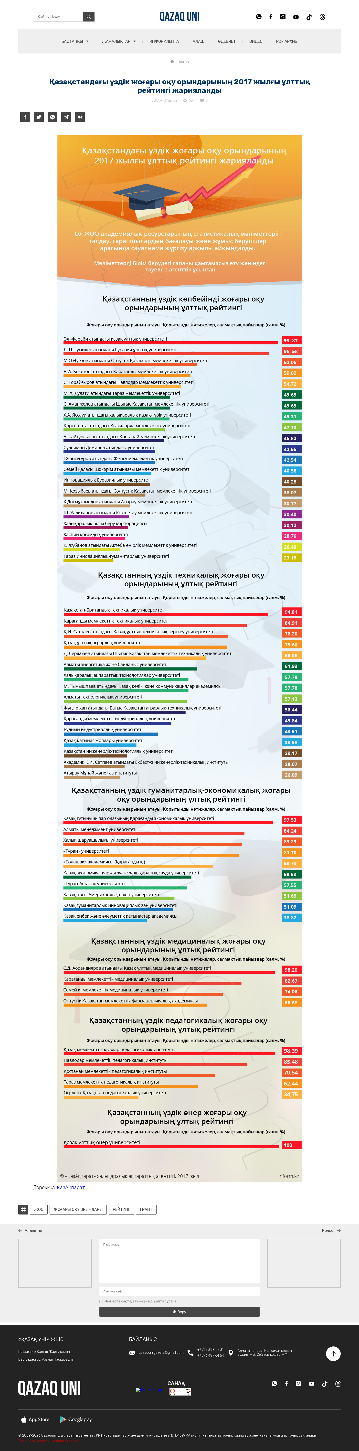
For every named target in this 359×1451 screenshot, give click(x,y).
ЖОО (38, 1209)
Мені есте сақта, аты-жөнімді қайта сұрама (141, 1301)
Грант (146, 1209)
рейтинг (121, 1209)
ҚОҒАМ (184, 62)
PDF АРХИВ (286, 41)
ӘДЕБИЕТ (227, 41)
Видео (256, 41)
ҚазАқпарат (71, 1187)
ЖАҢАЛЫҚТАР (116, 41)
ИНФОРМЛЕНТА (164, 41)
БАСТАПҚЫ (73, 41)
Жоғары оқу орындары (78, 1209)
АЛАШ (198, 41)
